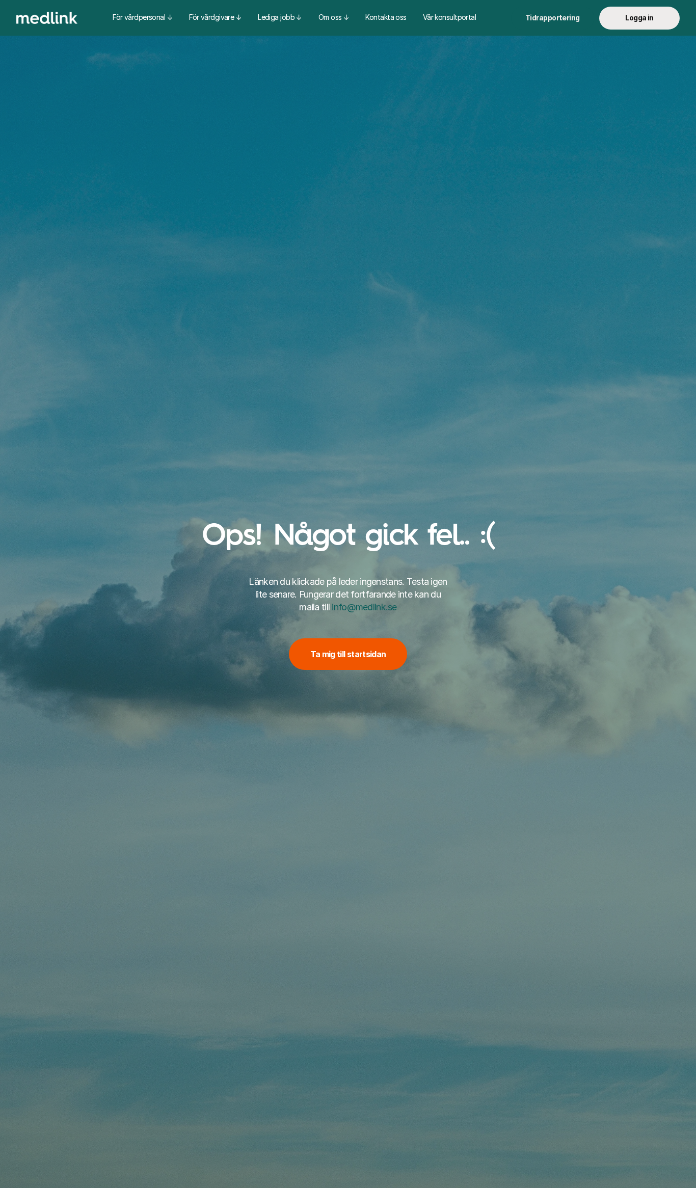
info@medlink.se (364, 607)
